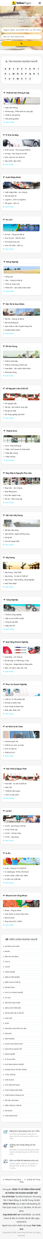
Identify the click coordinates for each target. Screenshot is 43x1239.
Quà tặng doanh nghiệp (17, 642)
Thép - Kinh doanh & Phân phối (17, 449)
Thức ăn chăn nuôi (12, 284)
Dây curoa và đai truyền (14, 618)
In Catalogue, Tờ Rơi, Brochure (17, 872)
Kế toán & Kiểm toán (13, 703)
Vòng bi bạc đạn (11, 622)
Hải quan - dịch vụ (12, 203)
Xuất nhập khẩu (13, 177)
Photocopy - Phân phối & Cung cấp (19, 111)
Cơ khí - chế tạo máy (13, 833)
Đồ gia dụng (11, 346)
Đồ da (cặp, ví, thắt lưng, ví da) (17, 660)
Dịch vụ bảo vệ (10, 749)
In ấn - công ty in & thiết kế (15, 868)
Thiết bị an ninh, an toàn (14, 745)
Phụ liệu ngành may (13, 495)
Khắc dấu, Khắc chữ (12, 710)
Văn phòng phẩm (12, 119)
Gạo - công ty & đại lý (13, 280)
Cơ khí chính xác (11, 829)
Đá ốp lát (8, 537)
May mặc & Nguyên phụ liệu (19, 473)
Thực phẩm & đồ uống (13, 1090)
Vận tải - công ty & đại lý (14, 319)
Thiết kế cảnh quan (12, 791)
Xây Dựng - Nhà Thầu (13, 572)
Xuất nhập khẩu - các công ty (16, 192)
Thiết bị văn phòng (12, 115)
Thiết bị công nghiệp (13, 614)
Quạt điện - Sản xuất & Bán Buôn (18, 368)
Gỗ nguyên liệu (11, 403)
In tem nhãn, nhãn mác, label (16, 875)
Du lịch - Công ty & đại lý (14, 234)
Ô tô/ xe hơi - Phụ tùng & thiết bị (18, 150)
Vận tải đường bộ (11, 322)
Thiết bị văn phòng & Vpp (17, 93)
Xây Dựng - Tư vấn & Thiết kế (16, 576)
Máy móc (8, 1033)
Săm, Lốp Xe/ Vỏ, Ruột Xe (15, 157)
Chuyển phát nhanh (12, 330)
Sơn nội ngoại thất (12, 541)
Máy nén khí (10, 625)
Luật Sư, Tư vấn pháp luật (15, 699)
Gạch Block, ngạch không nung (17, 534)
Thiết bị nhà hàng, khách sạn (16, 365)
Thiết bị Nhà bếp (11, 361)
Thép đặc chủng (11, 453)
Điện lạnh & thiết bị (12, 982)
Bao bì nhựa (9, 918)
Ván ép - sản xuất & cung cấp (16, 407)
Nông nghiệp (12, 262)
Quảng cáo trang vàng (22, 1145)
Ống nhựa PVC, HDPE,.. (14, 921)
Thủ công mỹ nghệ (12, 1085)
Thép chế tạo (10, 456)
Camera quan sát (11, 741)
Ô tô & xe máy (12, 135)
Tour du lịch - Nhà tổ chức (15, 238)
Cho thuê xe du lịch (12, 242)
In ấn (8, 853)
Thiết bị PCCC (10, 752)
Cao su (7, 962)
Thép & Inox (11, 431)
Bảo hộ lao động (11, 957)
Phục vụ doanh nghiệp (16, 684)
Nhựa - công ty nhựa (13, 910)
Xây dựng (10, 557)
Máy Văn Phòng (11, 107)
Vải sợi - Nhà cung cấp (13, 499)
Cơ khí (9, 811)
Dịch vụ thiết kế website (24, 1160)
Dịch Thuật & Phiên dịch (14, 706)
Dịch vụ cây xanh (12, 794)
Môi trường (9, 1039)
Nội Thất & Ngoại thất (16, 769)
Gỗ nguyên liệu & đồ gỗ (17, 388)
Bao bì (7, 951)
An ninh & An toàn (14, 726)
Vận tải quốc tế (10, 196)
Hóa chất (8, 1018)
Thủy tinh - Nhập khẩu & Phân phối (18, 664)
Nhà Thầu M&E (11, 583)
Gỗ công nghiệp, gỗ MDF (15, 414)
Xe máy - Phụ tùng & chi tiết (16, 153)
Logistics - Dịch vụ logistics (15, 199)
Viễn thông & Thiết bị (13, 1105)
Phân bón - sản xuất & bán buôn (18, 287)
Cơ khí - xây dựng (12, 837)
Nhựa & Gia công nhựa (16, 895)
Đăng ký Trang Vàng (13, 1179)
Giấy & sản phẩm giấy (13, 1008)
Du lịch (9, 219)
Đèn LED (8, 787)
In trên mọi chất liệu (13, 879)
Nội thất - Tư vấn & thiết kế (15, 783)
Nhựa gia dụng (11, 372)
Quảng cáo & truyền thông (16, 1070)
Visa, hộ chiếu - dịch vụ (14, 245)
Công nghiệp (12, 599)
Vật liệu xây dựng (14, 515)
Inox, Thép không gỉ (13, 445)
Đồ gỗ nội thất (10, 411)
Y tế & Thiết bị (10, 1075)
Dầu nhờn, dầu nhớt (13, 161)
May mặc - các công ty (13, 488)
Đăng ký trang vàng (24, 1131)
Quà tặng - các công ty (13, 657)
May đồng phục (11, 491)
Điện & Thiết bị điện (12, 977)
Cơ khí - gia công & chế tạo (15, 826)
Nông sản (9, 276)
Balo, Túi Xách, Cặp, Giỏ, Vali (16, 668)
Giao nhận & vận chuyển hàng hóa (18, 326)
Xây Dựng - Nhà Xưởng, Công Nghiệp (19, 580)
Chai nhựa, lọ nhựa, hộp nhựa (16, 914)
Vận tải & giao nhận (15, 304)
